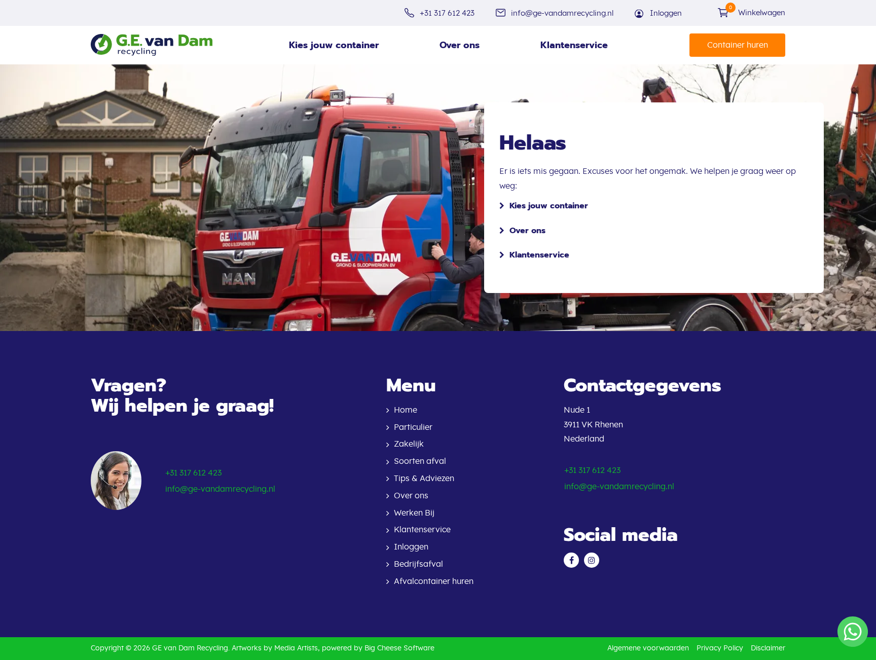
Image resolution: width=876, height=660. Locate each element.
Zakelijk (409, 444)
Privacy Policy (720, 648)
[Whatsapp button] (852, 631)
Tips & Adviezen (424, 478)
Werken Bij (414, 513)
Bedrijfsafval (418, 564)
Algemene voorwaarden (648, 648)
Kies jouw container (334, 45)
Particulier (413, 427)
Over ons (460, 45)
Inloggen (666, 13)
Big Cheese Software (399, 648)
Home (405, 410)
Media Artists (296, 648)
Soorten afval (420, 461)
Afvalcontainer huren (433, 581)
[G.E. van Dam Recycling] (151, 45)
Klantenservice (574, 45)
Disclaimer (768, 648)
